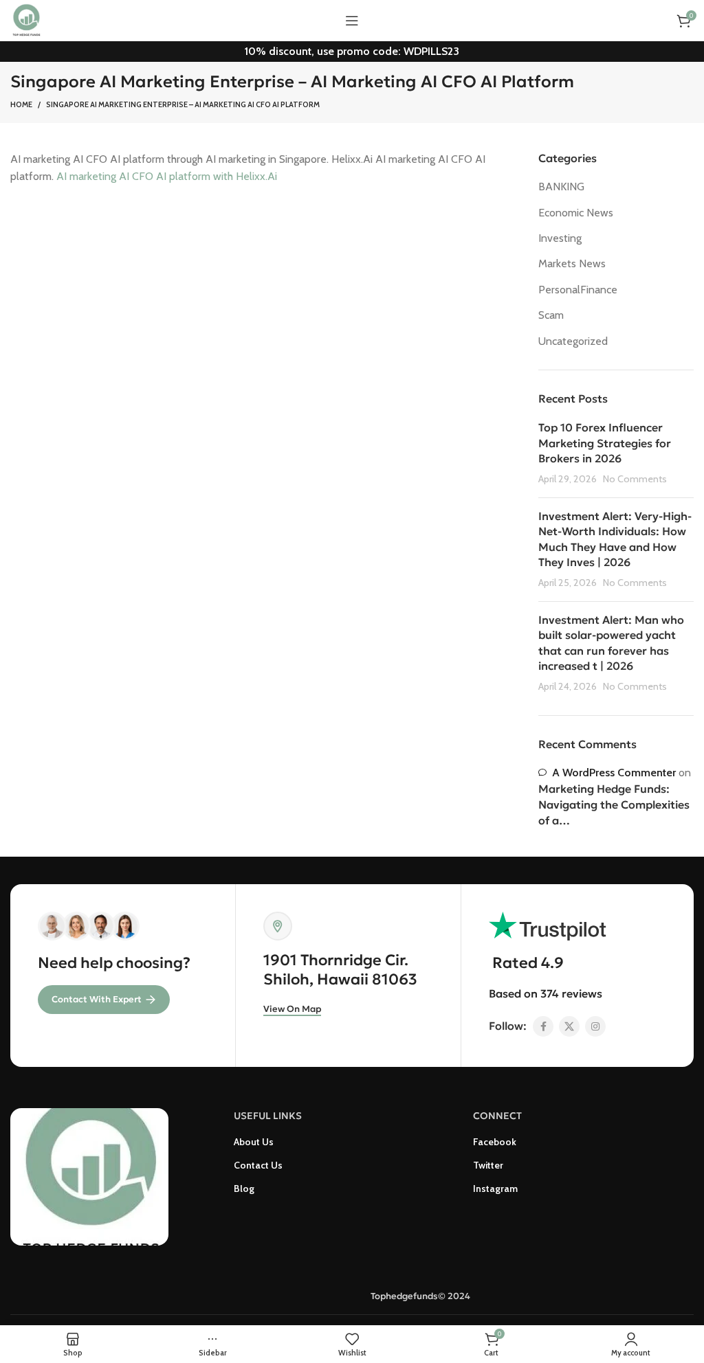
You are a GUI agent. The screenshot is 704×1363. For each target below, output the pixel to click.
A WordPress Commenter (614, 772)
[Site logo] (26, 19)
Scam (551, 315)
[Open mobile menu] (352, 20)
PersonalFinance (577, 289)
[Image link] (89, 1175)
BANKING (561, 186)
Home (21, 104)
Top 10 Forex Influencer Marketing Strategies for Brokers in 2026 (604, 442)
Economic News (575, 212)
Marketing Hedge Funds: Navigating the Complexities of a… (614, 805)
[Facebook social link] (543, 1026)
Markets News (572, 263)
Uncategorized (573, 341)
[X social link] (569, 1026)
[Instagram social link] (595, 1026)
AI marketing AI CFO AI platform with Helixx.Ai (166, 176)
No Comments (635, 479)
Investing (560, 238)
